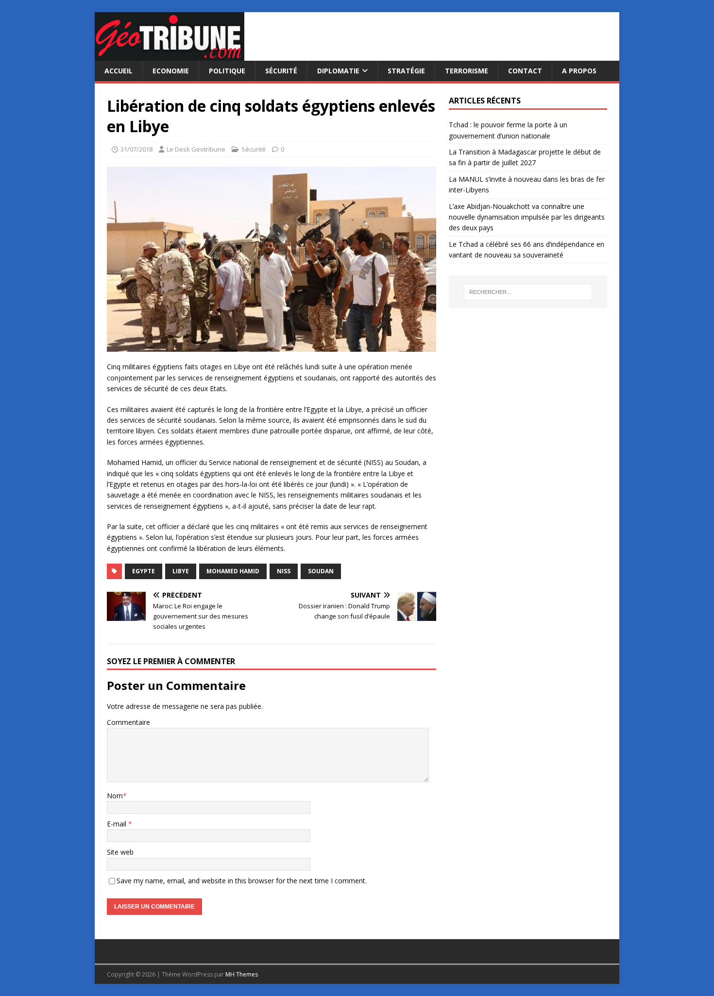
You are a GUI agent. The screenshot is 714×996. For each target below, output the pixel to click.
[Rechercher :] (528, 292)
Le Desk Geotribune (196, 149)
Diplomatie (338, 70)
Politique (227, 70)
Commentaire (128, 722)
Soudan (321, 571)
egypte (143, 571)
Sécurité (281, 70)
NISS (283, 571)
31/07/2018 (136, 149)
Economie (171, 70)
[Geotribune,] (169, 55)
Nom (115, 795)
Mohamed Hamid (232, 571)
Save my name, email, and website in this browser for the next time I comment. (242, 880)
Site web (120, 852)
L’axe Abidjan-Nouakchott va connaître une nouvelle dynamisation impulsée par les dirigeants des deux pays (527, 217)
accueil (118, 70)
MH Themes (241, 974)
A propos (579, 70)
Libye (180, 571)
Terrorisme (466, 70)
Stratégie (406, 70)
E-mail (117, 823)
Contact (525, 70)
